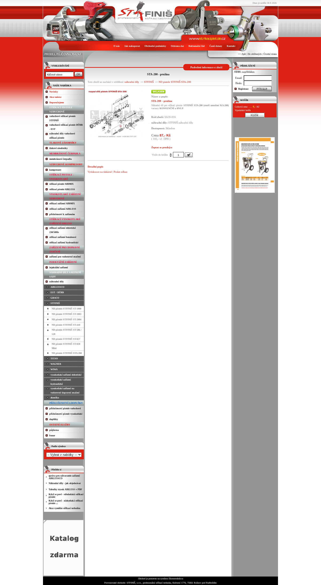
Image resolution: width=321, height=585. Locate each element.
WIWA (54, 369)
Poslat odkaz (120, 171)
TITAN (54, 358)
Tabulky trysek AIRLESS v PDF (65, 489)
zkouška (55, 397)
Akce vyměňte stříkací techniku (64, 508)
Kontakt (231, 46)
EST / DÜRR (57, 292)
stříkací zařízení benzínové (62, 237)
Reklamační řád (196, 46)
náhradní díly (56, 281)
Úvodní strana (270, 54)
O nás (117, 46)
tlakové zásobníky (58, 148)
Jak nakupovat (132, 46)
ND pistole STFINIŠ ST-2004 (66, 319)
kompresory (55, 169)
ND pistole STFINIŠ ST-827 (66, 339)
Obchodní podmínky (155, 46)
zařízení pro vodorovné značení (65, 256)
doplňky (53, 419)
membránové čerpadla (60, 159)
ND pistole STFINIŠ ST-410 (66, 325)
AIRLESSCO (57, 287)
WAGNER (56, 364)
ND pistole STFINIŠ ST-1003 (66, 314)
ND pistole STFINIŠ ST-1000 (66, 308)
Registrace (243, 89)
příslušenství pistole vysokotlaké (65, 414)
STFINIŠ (55, 303)
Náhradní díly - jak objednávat (65, 483)
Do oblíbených (255, 54)
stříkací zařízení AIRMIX (62, 203)
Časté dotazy (215, 46)
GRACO (55, 298)
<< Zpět (242, 54)
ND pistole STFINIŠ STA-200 (67, 353)
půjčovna (54, 430)
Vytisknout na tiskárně (100, 171)
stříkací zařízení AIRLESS (62, 209)
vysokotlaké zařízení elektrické (66, 374)
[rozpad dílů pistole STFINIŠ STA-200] (117, 137)
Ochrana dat (177, 46)
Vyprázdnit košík (243, 110)
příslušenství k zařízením (62, 214)
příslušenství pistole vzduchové (65, 408)
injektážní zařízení (58, 267)
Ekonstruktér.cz (176, 578)
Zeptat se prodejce (161, 147)
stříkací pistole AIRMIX (61, 184)
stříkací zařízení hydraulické (63, 242)
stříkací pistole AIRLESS (62, 189)
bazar (52, 435)
